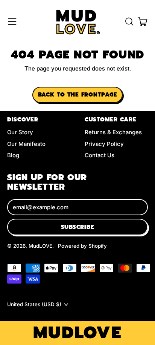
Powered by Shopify (82, 246)
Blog (13, 155)
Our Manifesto (26, 143)
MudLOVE (40, 246)
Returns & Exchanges (113, 132)
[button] (129, 21)
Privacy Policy (104, 143)
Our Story (20, 132)
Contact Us (99, 155)
